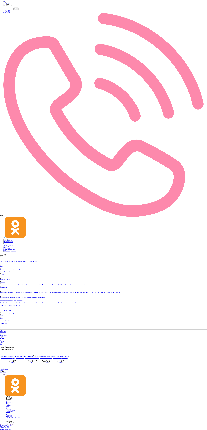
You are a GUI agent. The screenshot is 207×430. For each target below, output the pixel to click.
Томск (13, 305)
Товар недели (8, 405)
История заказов (9, 413)
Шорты (1, 343)
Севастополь (21, 302)
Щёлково (1, 318)
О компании (5, 244)
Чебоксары (2, 313)
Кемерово (28, 284)
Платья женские (3, 332)
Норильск (114, 292)
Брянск (36, 261)
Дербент (1, 269)
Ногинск (110, 292)
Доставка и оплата (9, 407)
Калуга (9, 284)
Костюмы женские (3, 331)
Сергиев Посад (35, 302)
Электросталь (2, 320)
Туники (1, 342)
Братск (33, 261)
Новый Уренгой (106, 292)
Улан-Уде (1, 307)
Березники (22, 261)
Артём (19, 258)
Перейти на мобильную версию (6, 429)
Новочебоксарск (88, 292)
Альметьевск (5, 258)
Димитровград (10, 269)
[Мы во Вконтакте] (4, 237)
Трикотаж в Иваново (5, 346)
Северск (31, 302)
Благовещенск (29, 261)
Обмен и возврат (6, 246)
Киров (33, 284)
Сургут (70, 302)
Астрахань (27, 258)
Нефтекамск (25, 292)
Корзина (5, 254)
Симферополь (44, 302)
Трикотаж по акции (3, 334)
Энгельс (9, 320)
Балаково (1, 261)
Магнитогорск (2, 289)
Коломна (44, 284)
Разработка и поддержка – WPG (6, 427)
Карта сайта (8, 412)
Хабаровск (2, 310)
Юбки (1, 344)
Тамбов (5, 305)
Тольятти (10, 305)
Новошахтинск (100, 292)
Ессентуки (13, 271)
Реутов (5, 300)
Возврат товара (9, 416)
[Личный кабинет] (13, 251)
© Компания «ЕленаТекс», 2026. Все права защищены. (10, 424)
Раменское (2, 300)
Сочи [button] (6, 3)
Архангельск (23, 258)
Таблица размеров (6, 248)
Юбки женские (3, 333)
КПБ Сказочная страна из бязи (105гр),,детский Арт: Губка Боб (12, 358)
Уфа (12, 307)
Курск (83, 284)
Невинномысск (20, 292)
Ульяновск (5, 307)
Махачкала (11, 289)
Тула (16, 305)
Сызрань (73, 302)
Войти (9, 251)
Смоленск (49, 302)
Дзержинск (5, 269)
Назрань (9, 292)
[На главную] (2, 370)
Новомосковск (72, 292)
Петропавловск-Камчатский (21, 297)
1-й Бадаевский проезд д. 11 (5, 369)
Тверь (8, 305)
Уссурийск (9, 307)
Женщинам (8, 400)
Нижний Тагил (54, 292)
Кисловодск (37, 284)
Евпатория (2, 271)
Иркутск (8, 279)
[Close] (0, 256)
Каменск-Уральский (14, 284)
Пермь (9, 297)
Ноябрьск (118, 292)
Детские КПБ (2, 345)
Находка (15, 292)
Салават (1, 302)
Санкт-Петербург (9, 302)
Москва (16, 289)
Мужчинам (8, 400)
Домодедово (21, 269)
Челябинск (6, 313)
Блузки (1, 336)
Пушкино (39, 297)
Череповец (10, 313)
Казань (1, 284)
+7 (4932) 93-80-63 (6, 11)
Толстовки (2, 341)
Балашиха (5, 261)
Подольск (28, 297)
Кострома (63, 284)
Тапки (1, 340)
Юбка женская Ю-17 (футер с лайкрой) (60, 358)
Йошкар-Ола (2, 282)
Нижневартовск (36, 292)
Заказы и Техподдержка (4, 426)
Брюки (1, 337)
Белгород (15, 261)
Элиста (6, 320)
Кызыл (85, 284)
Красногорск (67, 284)
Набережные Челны (3, 292)
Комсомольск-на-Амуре (50, 284)
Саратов (17, 302)
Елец (10, 271)
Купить (12, 362)
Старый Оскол (61, 302)
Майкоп (7, 289)
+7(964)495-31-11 (3, 372)
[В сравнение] (14, 362)
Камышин (20, 284)
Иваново (1, 279)
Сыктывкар (77, 302)
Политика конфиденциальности (9, 249)
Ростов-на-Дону (10, 300)
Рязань (21, 300)
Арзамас (12, 258)
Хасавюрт (6, 310)
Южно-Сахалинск (3, 323)
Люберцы (5, 287)
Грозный (1, 266)
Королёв (59, 284)
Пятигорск (43, 297)
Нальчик (12, 292)
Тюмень (18, 305)
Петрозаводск (12, 297)
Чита (17, 313)
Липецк (1, 287)
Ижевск (4, 279)
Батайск (12, 261)
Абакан (1, 258)
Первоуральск (5, 297)
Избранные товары (9, 414)
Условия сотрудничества (8, 245)
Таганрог (1, 305)
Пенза (1, 297)
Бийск (25, 261)
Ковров (40, 284)
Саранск (14, 302)
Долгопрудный (16, 269)
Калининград (5, 284)
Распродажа (11, 241)
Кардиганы (2, 338)
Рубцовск (14, 300)
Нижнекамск (41, 292)
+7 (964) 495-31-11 (6, 10)
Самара (4, 302)
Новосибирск (82, 292)
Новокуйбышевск (65, 292)
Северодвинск (26, 302)
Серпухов (40, 302)
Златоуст (1, 276)
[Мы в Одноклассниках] (15, 237)
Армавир (16, 258)
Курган (80, 284)
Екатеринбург (6, 271)
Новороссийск (77, 292)
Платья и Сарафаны (3, 339)
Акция (10, 240)
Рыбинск (18, 300)
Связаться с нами (9, 415)
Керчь (31, 284)
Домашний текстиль (10, 402)
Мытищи (27, 289)
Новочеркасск (94, 292)
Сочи (53, 302)
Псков (36, 297)
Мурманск (20, 289)
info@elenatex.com (6, 6)
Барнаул (8, 261)
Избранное (5, 253)
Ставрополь (56, 302)
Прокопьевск (32, 297)
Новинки (11, 242)
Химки (9, 310)
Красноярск (76, 284)
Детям (7, 401)
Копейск (56, 284)
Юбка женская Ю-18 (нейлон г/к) (46, 358)
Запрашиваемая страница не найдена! (15, 346)
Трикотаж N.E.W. (3, 330)
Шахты (1, 315)
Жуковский (2, 274)
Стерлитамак (66, 302)
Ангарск (9, 258)
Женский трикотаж (3, 335)
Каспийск (24, 284)
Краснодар (72, 284)
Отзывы (4, 250)
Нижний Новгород (47, 292)
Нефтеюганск (30, 292)
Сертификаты (8, 409)
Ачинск (31, 258)
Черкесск (14, 313)
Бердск (18, 261)
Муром (23, 289)
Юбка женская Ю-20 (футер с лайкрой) (32, 358)
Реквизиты (5, 247)
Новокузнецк (59, 292)
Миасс (14, 289)
